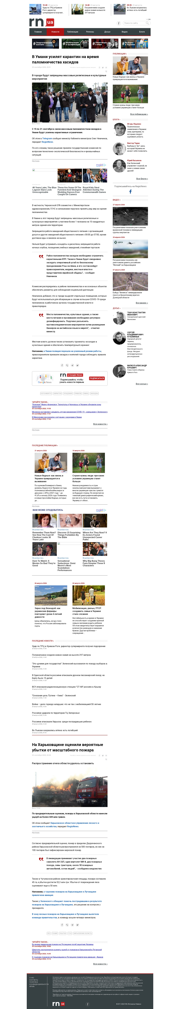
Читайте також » (40, 402)
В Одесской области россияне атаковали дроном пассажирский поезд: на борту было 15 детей (68, 676)
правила (77, 393)
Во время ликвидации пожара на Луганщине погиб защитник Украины (62, 944)
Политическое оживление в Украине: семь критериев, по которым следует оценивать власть (137, 132)
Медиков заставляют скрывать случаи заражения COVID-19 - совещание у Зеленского (70, 412)
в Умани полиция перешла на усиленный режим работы (72, 351)
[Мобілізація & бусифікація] (75, 48)
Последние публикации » (45, 445)
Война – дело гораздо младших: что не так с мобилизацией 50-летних (66, 704)
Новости (55, 32)
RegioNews (47, 142)
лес (48, 933)
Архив (32, 986)
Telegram (47, 138)
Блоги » (116, 120)
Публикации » (120, 54)
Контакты (33, 980)
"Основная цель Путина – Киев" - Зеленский (54, 695)
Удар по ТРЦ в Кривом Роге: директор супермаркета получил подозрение (68, 646)
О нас (31, 978)
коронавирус (46, 393)
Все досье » (142, 384)
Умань (86, 393)
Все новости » (100, 424)
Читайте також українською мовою (83, 67)
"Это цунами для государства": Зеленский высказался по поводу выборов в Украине (69, 665)
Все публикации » (139, 114)
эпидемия (68, 393)
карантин (58, 393)
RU (150, 19)
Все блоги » (142, 178)
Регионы (90, 32)
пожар (55, 933)
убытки (63, 933)
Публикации (72, 32)
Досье (107, 32)
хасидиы (94, 393)
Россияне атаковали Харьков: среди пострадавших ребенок (62, 721)
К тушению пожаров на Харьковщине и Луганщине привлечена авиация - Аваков (67, 957)
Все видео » (142, 303)
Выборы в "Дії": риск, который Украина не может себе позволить (137, 148)
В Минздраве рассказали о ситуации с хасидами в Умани (57, 417)
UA (147, 19)
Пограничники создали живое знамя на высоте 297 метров (61, 655)
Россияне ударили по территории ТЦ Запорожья (55, 713)
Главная (38, 32)
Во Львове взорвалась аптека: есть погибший (55, 730)
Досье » (116, 308)
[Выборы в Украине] (134, 48)
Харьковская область (83, 933)
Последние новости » (43, 641)
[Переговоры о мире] (104, 48)
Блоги (142, 32)
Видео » (117, 200)
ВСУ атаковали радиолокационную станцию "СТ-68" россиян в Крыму (66, 687)
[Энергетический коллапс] (45, 48)
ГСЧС (70, 933)
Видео (125, 32)
